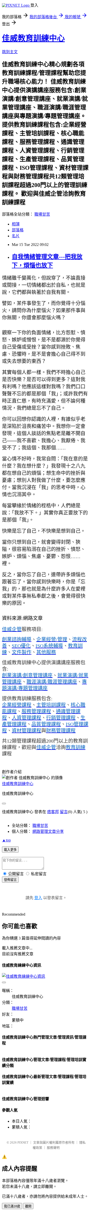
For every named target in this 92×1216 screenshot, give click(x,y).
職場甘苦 (42, 214)
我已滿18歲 (12, 1206)
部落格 (18, 230)
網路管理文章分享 (48, 831)
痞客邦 (53, 812)
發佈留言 (10, 880)
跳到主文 (10, 52)
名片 (16, 236)
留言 (64, 812)
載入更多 (10, 850)
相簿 (16, 224)
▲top (6, 840)
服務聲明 (53, 1147)
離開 (28, 1206)
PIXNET (22, 1142)
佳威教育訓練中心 (33, 38)
